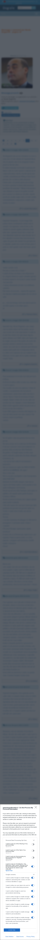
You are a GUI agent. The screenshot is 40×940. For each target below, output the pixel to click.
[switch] (32, 844)
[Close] (36, 808)
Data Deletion (9, 936)
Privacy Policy (31, 936)
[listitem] (20, 840)
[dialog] (20, 872)
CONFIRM (11, 930)
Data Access (20, 936)
